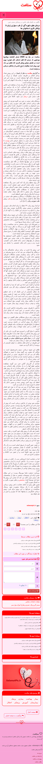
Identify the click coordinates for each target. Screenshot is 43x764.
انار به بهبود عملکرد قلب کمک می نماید (30, 546)
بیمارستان (34, 703)
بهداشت (29, 699)
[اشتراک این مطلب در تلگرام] (16, 529)
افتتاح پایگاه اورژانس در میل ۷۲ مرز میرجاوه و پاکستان (26, 543)
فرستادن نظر (33, 591)
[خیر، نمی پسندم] (8, 524)
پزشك (36, 520)
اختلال (27, 518)
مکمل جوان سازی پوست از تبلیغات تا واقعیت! (29, 625)
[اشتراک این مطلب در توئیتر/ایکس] (8, 529)
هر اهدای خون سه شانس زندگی (32, 622)
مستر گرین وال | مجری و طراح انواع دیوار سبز (25, 605)
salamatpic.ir (31, 505)
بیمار (19, 518)
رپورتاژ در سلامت (37, 759)
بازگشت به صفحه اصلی (13, 716)
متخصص (22, 480)
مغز (9, 199)
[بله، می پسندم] (18, 524)
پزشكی (17, 703)
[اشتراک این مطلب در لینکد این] (19, 529)
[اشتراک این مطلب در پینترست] (23, 529)
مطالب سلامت (38, 762)
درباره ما (39, 753)
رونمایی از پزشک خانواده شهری (32, 628)
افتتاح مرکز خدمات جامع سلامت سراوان (30, 540)
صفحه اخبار (32, 712)
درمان (26, 96)
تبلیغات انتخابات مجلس (33, 602)
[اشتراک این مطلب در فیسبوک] (12, 529)
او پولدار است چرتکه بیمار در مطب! (30, 549)
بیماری (12, 518)
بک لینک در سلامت (37, 756)
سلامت (26, 5)
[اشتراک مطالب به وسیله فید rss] (5, 529)
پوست (7, 141)
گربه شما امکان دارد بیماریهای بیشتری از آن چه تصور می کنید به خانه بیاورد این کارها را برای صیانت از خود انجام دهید (22, 618)
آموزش (25, 703)
